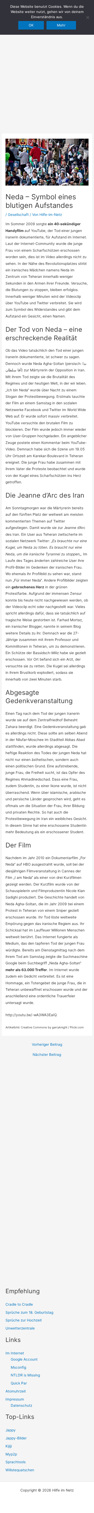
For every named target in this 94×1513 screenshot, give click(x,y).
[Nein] (87, 17)
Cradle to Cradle (19, 1304)
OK (31, 25)
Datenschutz (21, 1405)
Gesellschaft (18, 215)
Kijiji (8, 1446)
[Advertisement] (47, 70)
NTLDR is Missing (25, 1375)
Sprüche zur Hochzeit (23, 1320)
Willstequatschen (19, 1470)
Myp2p (11, 1454)
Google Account (24, 1359)
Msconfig (18, 1367)
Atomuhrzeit (15, 1391)
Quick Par (19, 1383)
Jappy (10, 1430)
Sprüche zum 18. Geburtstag (29, 1312)
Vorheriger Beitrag (47, 1045)
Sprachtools (15, 1462)
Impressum (14, 1399)
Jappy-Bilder (16, 1438)
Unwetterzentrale (20, 1328)
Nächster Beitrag (47, 1055)
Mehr (61, 25)
